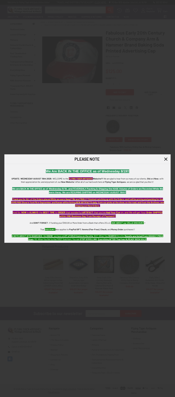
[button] (166, 159)
